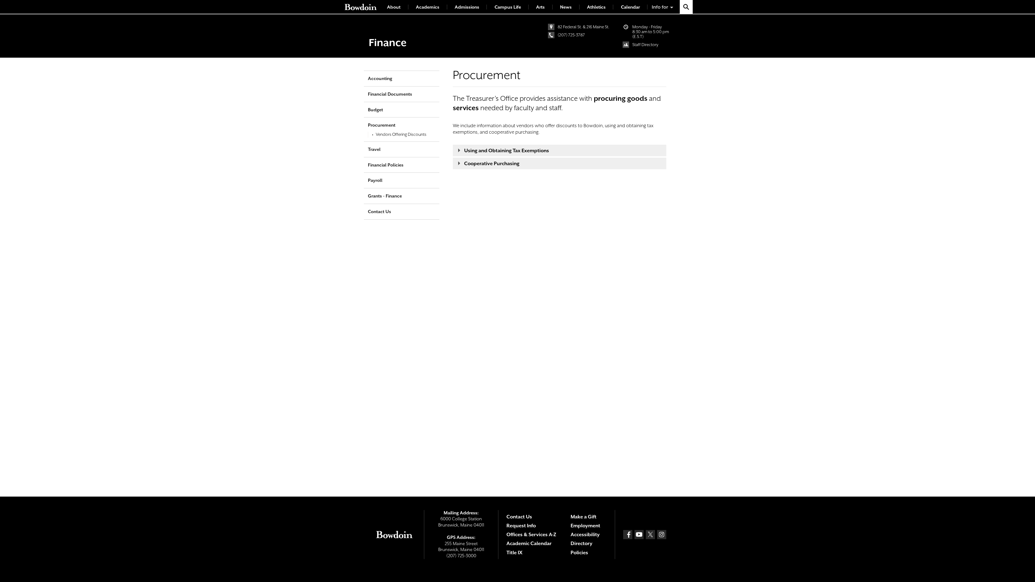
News (566, 7)
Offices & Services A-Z (531, 534)
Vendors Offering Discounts (401, 134)
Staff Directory (645, 44)
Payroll (375, 180)
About (394, 7)
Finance (387, 42)
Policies (579, 552)
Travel (374, 149)
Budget (375, 109)
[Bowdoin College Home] (360, 7)
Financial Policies (385, 165)
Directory (581, 543)
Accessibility (585, 534)
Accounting (380, 78)
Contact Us (379, 211)
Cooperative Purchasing (491, 163)
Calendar (630, 7)
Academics (427, 7)
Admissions (467, 7)
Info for (660, 7)
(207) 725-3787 (571, 35)
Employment (585, 525)
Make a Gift (583, 516)
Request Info (521, 525)
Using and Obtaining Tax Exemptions (506, 150)
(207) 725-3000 (461, 555)
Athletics (596, 7)
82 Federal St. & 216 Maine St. (583, 27)
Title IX (514, 552)
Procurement (381, 125)
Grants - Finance (385, 196)
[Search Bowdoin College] (686, 7)
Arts (540, 7)
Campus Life (508, 7)
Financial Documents (390, 94)
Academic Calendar (528, 543)
